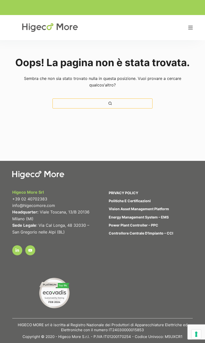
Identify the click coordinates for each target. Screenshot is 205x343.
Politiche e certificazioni (130, 201)
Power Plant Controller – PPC (133, 225)
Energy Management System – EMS (139, 217)
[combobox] (56, 103)
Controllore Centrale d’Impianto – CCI (141, 233)
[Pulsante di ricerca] (110, 103)
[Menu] (190, 27)
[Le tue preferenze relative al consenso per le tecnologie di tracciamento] (196, 334)
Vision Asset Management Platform (139, 209)
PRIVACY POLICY (123, 193)
